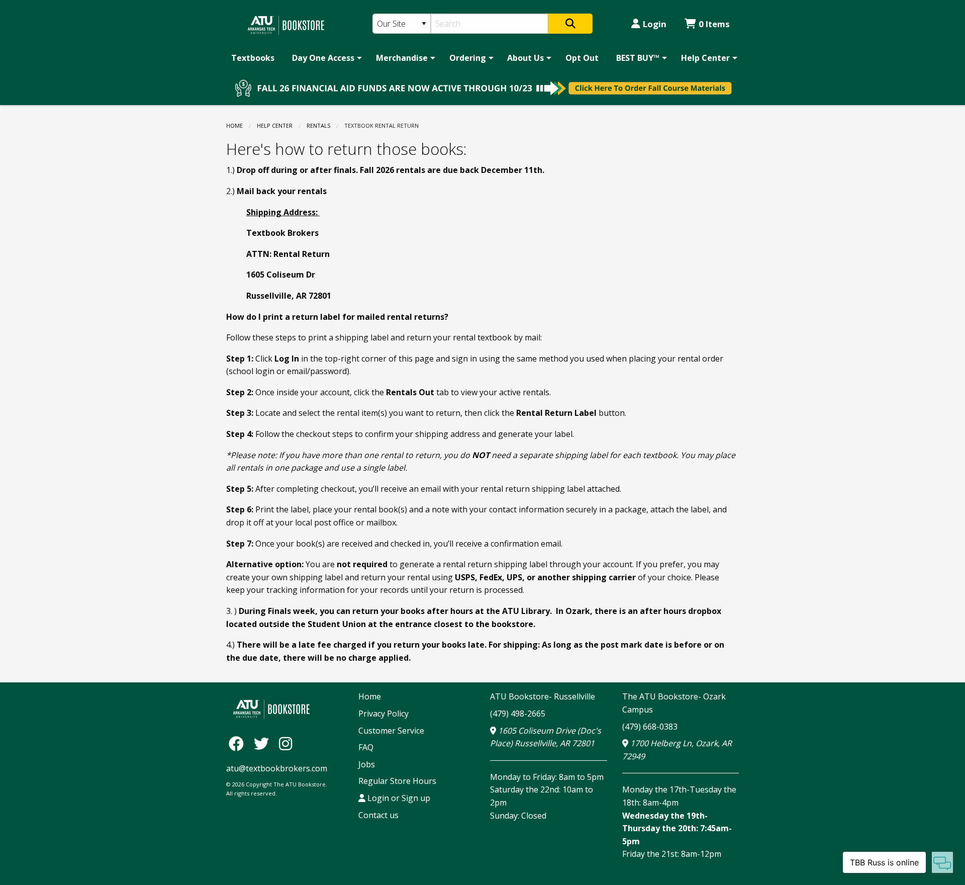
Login (654, 24)
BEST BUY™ (637, 57)
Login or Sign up (397, 798)
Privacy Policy (383, 713)
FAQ (365, 747)
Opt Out (582, 57)
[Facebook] (239, 743)
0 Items (714, 24)
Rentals (318, 125)
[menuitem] (252, 57)
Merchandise (402, 57)
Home (234, 125)
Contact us (378, 815)
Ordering (467, 57)
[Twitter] (264, 743)
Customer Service (391, 730)
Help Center (705, 57)
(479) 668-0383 (650, 726)
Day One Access (323, 57)
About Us (525, 57)
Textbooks (252, 57)
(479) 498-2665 (517, 713)
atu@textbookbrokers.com (276, 768)
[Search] (570, 24)
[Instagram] (285, 743)
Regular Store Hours (397, 780)
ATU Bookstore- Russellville (542, 696)
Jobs (366, 764)
